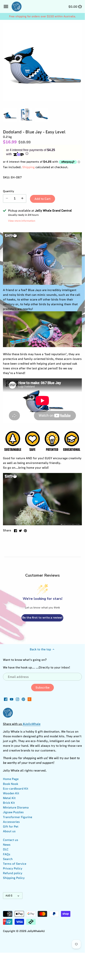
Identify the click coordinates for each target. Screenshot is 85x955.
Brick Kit (9, 803)
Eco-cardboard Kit (15, 788)
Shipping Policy (14, 878)
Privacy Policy (12, 868)
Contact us (10, 840)
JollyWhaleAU (36, 931)
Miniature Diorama (16, 807)
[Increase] (22, 198)
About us (9, 831)
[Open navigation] (6, 6)
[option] (10, 115)
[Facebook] (5, 699)
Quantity (8, 191)
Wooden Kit (11, 793)
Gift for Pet (10, 826)
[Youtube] (11, 699)
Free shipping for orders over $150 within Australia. (42, 16)
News (6, 845)
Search (8, 859)
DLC (5, 849)
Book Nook (10, 784)
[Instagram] (17, 699)
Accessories (11, 822)
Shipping (28, 167)
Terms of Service (14, 864)
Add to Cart (42, 199)
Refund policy (12, 873)
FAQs (6, 854)
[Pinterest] (23, 699)
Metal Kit (9, 798)
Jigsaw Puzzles (13, 812)
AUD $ (9, 895)
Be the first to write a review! (42, 617)
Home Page (11, 779)
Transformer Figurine (17, 817)
